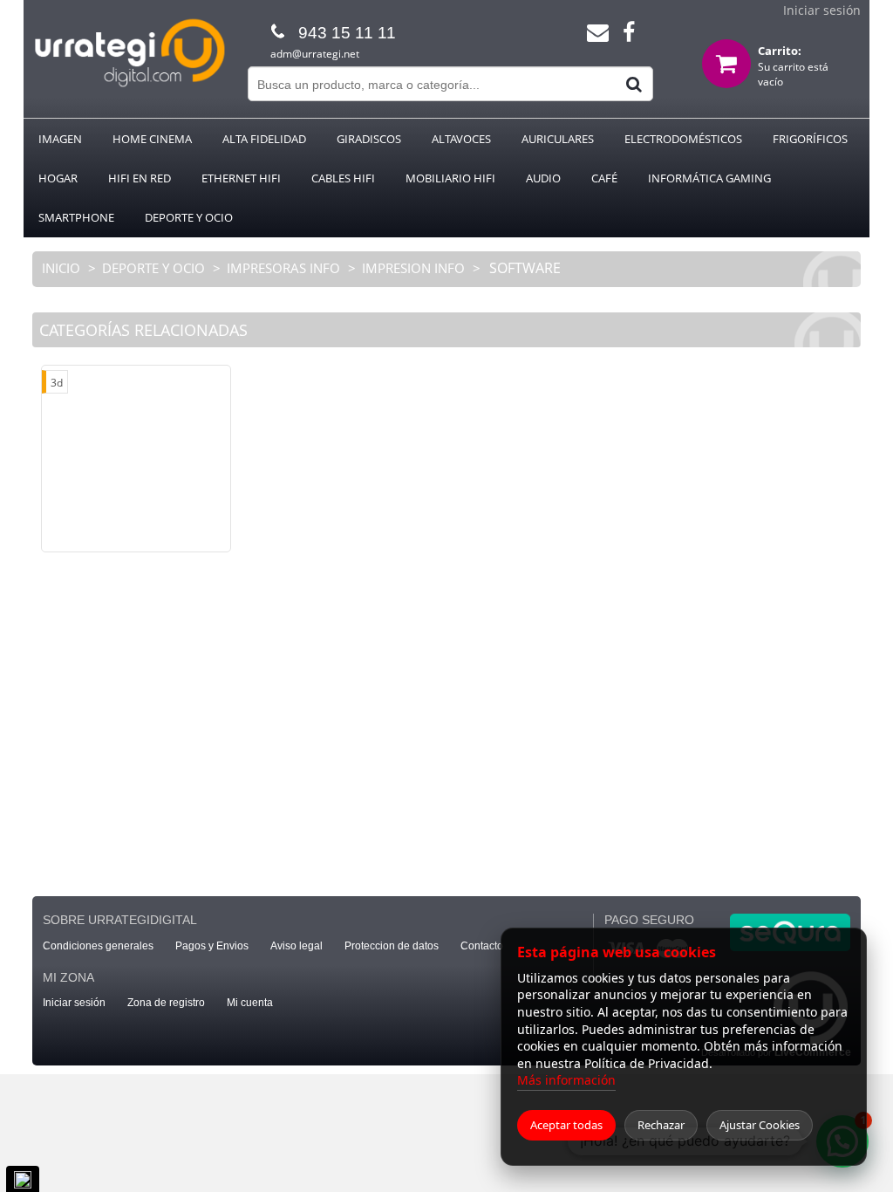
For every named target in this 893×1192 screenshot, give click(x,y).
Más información (566, 1080)
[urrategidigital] (129, 84)
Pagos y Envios (212, 946)
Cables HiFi (343, 178)
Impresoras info (283, 268)
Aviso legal (296, 946)
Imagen (60, 139)
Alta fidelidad (264, 139)
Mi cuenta (250, 1003)
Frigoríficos (810, 139)
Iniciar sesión (822, 10)
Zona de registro (166, 1003)
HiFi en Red (139, 178)
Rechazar (661, 1125)
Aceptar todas (566, 1125)
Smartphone (76, 217)
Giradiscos (369, 139)
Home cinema (152, 139)
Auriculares (557, 139)
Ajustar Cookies (759, 1125)
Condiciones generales (98, 946)
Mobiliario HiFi (450, 178)
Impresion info (413, 268)
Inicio (63, 268)
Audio (543, 178)
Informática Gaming (709, 178)
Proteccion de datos (391, 946)
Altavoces (461, 139)
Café (604, 178)
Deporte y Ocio (189, 217)
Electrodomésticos (683, 139)
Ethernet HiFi (241, 178)
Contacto (481, 946)
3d (57, 382)
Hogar (58, 178)
